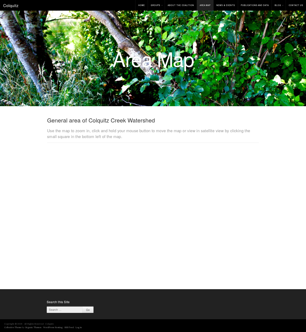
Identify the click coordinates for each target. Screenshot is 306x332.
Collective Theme (12, 327)
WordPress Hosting (53, 327)
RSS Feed (69, 327)
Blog (278, 5)
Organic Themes (33, 327)
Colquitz (11, 5)
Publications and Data (255, 5)
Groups (155, 5)
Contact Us (296, 5)
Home (141, 5)
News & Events (225, 5)
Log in (78, 327)
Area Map (205, 5)
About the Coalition (181, 5)
